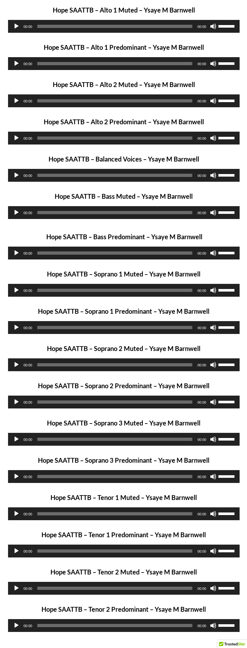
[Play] (16, 26)
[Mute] (213, 26)
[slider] (227, 25)
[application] (124, 26)
